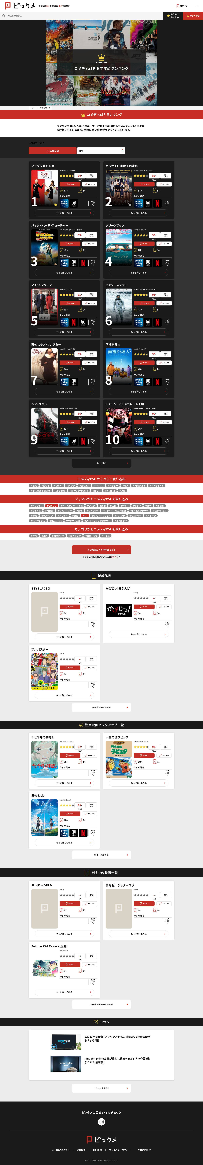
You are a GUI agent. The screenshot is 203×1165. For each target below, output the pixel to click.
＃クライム (36, 510)
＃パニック (120, 515)
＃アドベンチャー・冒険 (72, 505)
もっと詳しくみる (64, 213)
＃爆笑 (125, 485)
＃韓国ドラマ (91, 535)
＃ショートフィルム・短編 (114, 510)
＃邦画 (44, 535)
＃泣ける (45, 485)
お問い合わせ (144, 1149)
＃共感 (122, 490)
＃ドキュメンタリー (139, 510)
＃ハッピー (113, 485)
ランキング (45, 107)
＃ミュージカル (159, 510)
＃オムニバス (55, 520)
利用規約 (97, 1149)
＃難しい (96, 490)
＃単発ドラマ (121, 520)
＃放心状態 (60, 490)
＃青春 (79, 510)
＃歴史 (75, 515)
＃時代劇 (49, 510)
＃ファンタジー (65, 510)
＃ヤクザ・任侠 (73, 520)
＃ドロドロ (110, 490)
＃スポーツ (151, 515)
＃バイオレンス (38, 520)
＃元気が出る (139, 485)
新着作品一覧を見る (101, 707)
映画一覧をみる (101, 854)
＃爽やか (71, 485)
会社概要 (81, 1149)
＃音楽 (34, 515)
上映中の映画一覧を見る (101, 1004)
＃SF (85, 515)
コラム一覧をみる (102, 1088)
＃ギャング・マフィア (100, 515)
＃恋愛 (102, 505)
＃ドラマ (137, 505)
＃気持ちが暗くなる (79, 490)
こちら (114, 557)
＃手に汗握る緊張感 (40, 490)
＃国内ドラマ (58, 535)
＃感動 (34, 485)
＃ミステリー (135, 515)
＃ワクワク (98, 485)
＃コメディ (51, 505)
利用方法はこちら (60, 1149)
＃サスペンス (47, 515)
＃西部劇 (160, 505)
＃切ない (58, 485)
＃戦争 (148, 505)
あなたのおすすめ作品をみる (101, 549)
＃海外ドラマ (75, 535)
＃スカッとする (157, 485)
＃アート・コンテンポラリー (97, 520)
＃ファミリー (92, 510)
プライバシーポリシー (119, 1149)
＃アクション (37, 505)
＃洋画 (34, 535)
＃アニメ (91, 505)
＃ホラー (124, 505)
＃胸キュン (84, 485)
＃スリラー (63, 515)
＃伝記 (113, 505)
